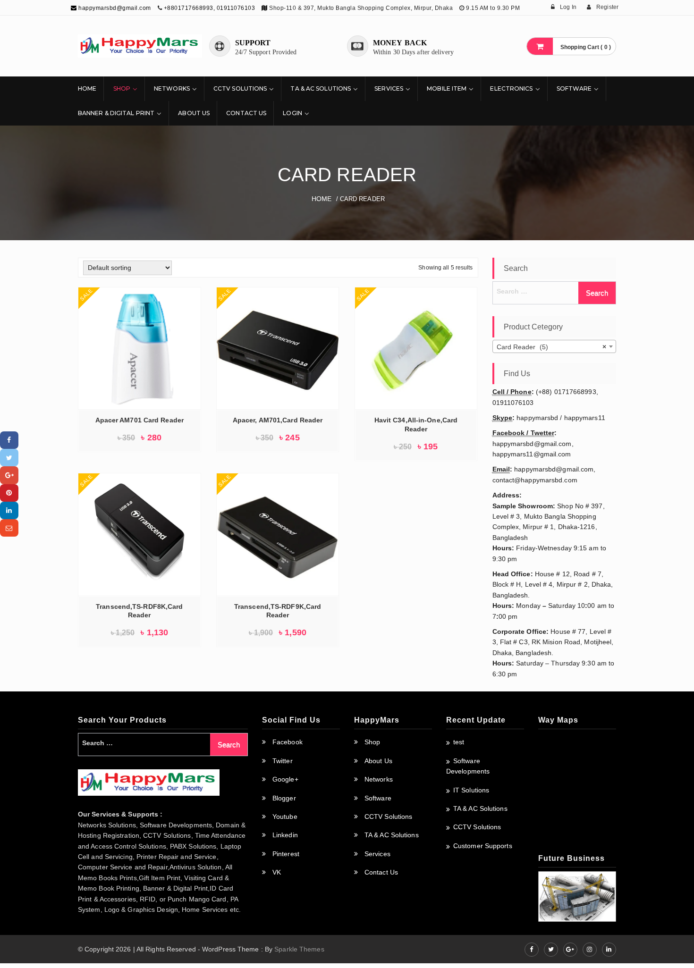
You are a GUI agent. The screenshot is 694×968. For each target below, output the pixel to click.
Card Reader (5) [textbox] (552, 347)
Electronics (511, 88)
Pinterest (285, 854)
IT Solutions (471, 790)
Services (388, 88)
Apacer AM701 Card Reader (139, 420)
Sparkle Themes (299, 949)
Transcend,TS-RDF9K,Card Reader (277, 611)
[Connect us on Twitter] (551, 950)
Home (87, 88)
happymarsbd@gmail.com (114, 8)
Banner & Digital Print (116, 113)
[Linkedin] (9, 510)
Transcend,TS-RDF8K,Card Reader (139, 611)
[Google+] (9, 475)
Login (292, 113)
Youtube (284, 816)
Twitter (282, 761)
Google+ (285, 779)
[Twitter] (9, 457)
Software (574, 88)
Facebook (287, 742)
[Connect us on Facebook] (532, 950)
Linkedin (285, 835)
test (458, 742)
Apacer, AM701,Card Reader (278, 420)
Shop (121, 88)
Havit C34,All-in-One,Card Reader (416, 424)
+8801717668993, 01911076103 (209, 8)
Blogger (284, 798)
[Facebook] (9, 440)
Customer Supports (482, 846)
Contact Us (246, 113)
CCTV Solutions (240, 88)
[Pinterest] (9, 493)
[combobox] (554, 346)
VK (276, 872)
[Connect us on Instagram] (590, 950)
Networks (172, 88)
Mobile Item (446, 88)
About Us (194, 113)
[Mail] (9, 528)
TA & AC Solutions (320, 88)
